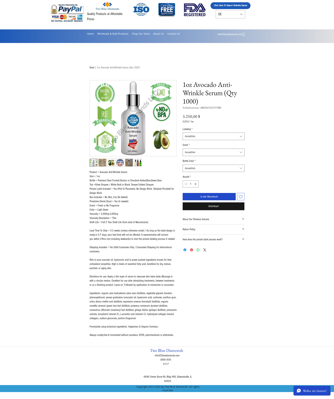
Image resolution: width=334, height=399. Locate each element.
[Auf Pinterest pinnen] (191, 250)
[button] (244, 34)
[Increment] (195, 184)
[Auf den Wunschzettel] (240, 196)
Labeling (188, 129)
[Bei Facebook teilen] (185, 250)
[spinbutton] (190, 184)
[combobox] (213, 136)
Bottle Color (189, 161)
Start (92, 67)
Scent (186, 145)
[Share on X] (205, 250)
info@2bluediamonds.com (229, 34)
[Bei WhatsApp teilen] (198, 250)
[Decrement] (185, 184)
